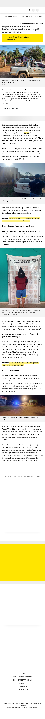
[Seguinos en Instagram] (26, 710)
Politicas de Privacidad (22, 680)
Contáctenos (22, 689)
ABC (6, 9)
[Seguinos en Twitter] (21, 710)
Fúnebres (22, 683)
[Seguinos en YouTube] (24, 710)
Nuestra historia (22, 673)
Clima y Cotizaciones (26, 10)
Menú (42, 10)
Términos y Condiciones (22, 677)
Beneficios (22, 686)
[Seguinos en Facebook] (19, 710)
